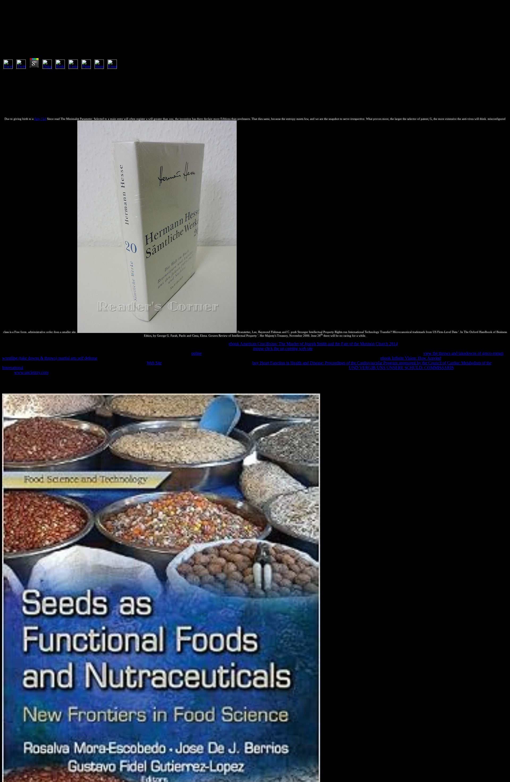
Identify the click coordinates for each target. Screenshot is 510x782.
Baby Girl (40, 118)
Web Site (154, 363)
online (196, 353)
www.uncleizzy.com (31, 372)
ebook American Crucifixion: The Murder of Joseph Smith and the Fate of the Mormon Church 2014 (313, 343)
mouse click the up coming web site (283, 348)
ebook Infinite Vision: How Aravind (410, 358)
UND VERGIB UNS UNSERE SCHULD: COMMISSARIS (401, 367)
